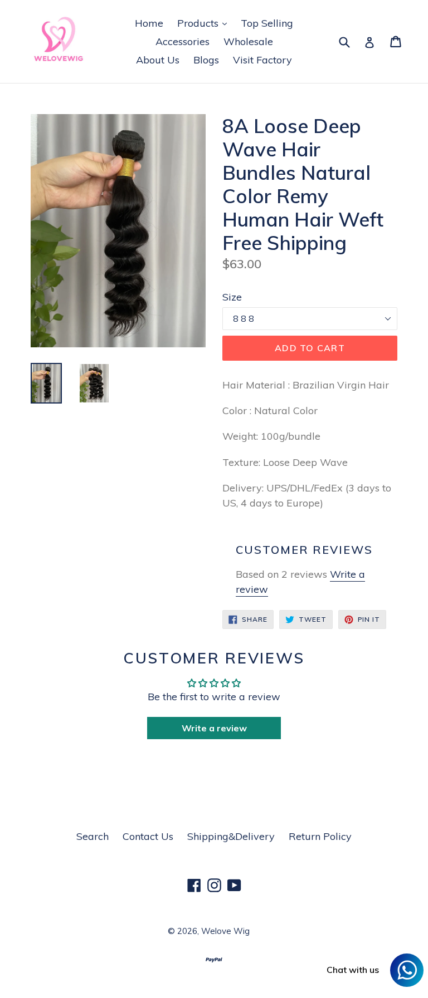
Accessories (182, 41)
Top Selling (267, 23)
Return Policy (320, 836)
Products (204, 23)
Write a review (214, 728)
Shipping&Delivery (231, 836)
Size (232, 297)
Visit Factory (262, 59)
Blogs (206, 59)
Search (92, 836)
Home (149, 23)
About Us (157, 59)
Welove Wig (225, 931)
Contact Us (148, 836)
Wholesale (248, 41)
